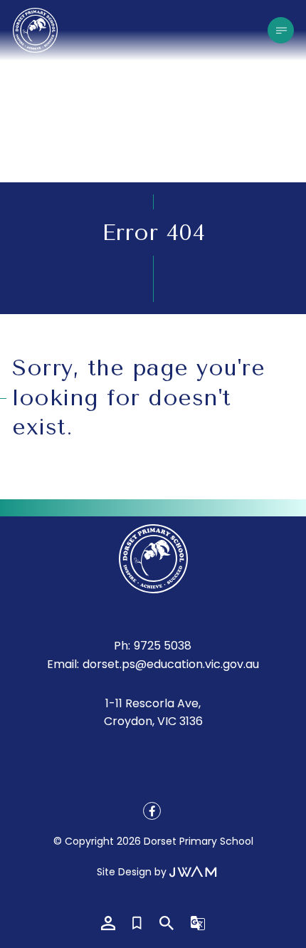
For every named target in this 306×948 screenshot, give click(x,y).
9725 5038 (162, 645)
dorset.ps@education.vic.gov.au (171, 664)
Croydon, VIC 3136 (153, 721)
